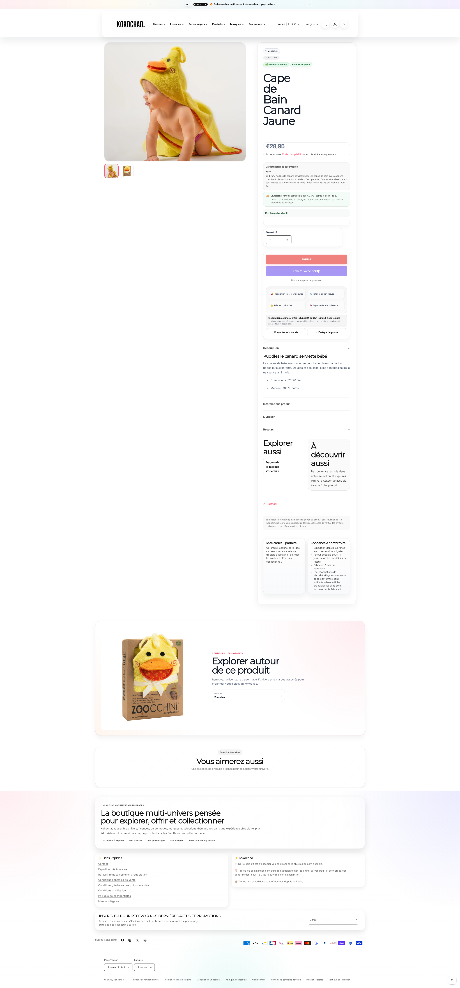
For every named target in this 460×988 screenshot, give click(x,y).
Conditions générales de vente (116, 879)
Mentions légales (108, 901)
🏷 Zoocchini (271, 51)
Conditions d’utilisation (208, 979)
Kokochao (119, 979)
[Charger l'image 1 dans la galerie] (111, 171)
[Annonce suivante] (310, 4)
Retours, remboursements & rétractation (122, 874)
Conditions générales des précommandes (123, 885)
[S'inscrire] (356, 920)
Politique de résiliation (339, 979)
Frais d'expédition (293, 154)
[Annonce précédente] (150, 4)
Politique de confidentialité (114, 895)
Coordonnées (258, 979)
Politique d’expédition (236, 979)
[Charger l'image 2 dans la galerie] (127, 171)
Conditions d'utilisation (112, 890)
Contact (103, 863)
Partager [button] (272, 503)
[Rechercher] (325, 24)
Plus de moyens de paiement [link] (306, 280)
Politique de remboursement (145, 979)
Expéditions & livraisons (112, 869)
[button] (344, 24)
